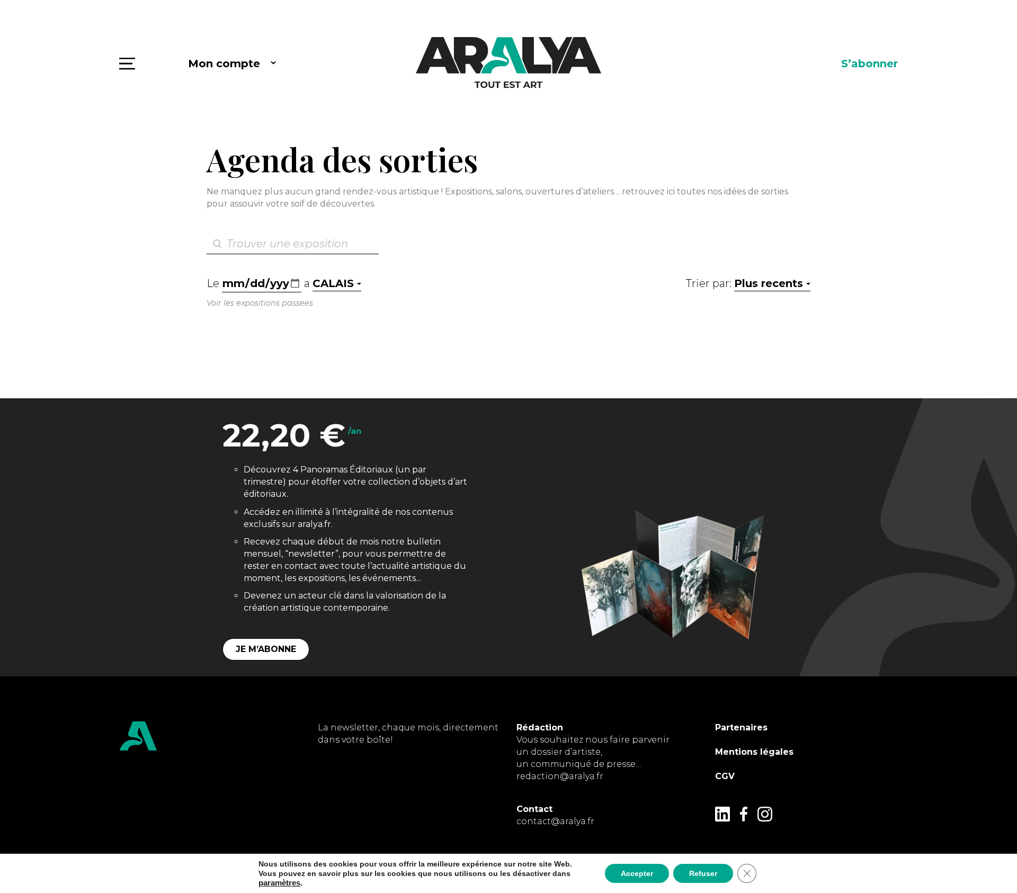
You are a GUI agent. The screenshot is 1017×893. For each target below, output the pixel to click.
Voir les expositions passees (260, 303)
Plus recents (768, 283)
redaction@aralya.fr (559, 776)
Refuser (703, 873)
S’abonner (869, 63)
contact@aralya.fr (555, 821)
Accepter (637, 873)
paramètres (279, 883)
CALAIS (333, 283)
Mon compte (224, 63)
